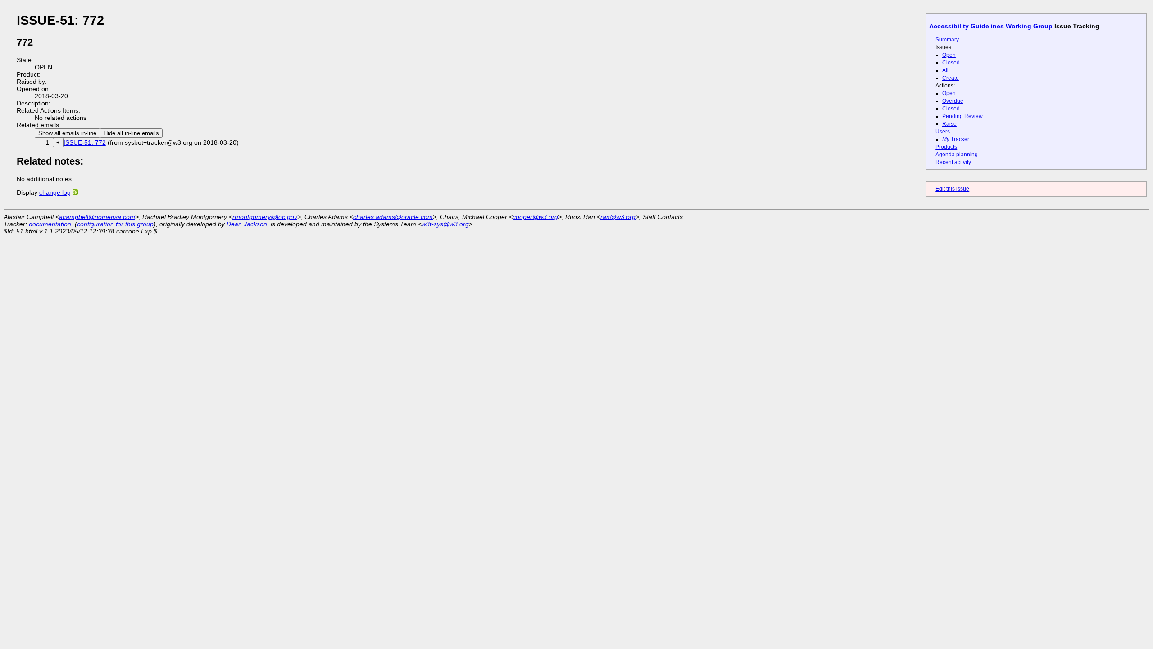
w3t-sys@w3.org (445, 224)
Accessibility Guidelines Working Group (991, 26)
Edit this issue (952, 189)
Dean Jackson (247, 224)
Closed (951, 62)
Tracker (955, 139)
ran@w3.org (618, 216)
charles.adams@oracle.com (393, 216)
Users (942, 131)
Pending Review (962, 116)
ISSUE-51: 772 (85, 142)
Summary (947, 40)
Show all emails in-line (67, 133)
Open (949, 55)
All (945, 70)
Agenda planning (956, 154)
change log (55, 192)
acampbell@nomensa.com (97, 216)
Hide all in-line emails (131, 133)
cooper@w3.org (535, 216)
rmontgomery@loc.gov (264, 216)
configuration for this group (115, 224)
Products (946, 147)
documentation (50, 224)
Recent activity (953, 162)
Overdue (952, 101)
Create (950, 78)
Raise (949, 124)
